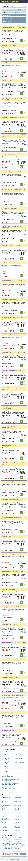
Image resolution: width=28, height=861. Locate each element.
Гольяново (4, 827)
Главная (2, 24)
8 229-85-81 (8, 222)
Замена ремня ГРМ (6, 780)
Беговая (4, 802)
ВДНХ (3, 804)
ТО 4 (3, 787)
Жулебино (16, 809)
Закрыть (23, 854)
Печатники (16, 806)
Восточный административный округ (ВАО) (12, 849)
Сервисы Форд (5, 758)
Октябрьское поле (6, 805)
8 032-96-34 (8, 204)
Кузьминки (16, 818)
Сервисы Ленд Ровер (6, 763)
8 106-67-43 (8, 331)
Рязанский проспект (18, 802)
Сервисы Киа (5, 762)
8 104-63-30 (8, 348)
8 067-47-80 (8, 94)
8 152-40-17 (8, 276)
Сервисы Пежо (17, 755)
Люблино (4, 823)
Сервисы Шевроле (6, 755)
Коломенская (5, 810)
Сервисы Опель (17, 754)
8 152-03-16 (8, 259)
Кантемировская (18, 808)
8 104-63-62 (8, 241)
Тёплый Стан (5, 818)
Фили (3, 806)
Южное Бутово (17, 823)
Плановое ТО (5, 773)
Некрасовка (17, 830)
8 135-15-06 (8, 167)
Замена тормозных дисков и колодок (10, 783)
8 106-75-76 (8, 459)
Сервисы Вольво (18, 763)
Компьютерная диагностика (8, 784)
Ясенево (4, 821)
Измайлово (17, 819)
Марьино (4, 801)
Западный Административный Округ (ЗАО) (12, 847)
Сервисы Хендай (6, 761)
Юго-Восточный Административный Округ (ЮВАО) (14, 844)
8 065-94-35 (8, 113)
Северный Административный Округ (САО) (11, 837)
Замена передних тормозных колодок (10, 779)
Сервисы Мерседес (6, 766)
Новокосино (17, 826)
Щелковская (17, 800)
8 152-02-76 (8, 478)
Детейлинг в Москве (6, 789)
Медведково (17, 798)
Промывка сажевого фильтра (8, 788)
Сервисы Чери (5, 754)
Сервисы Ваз (17, 765)
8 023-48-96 (8, 41)
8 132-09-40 (8, 131)
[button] (14, 859)
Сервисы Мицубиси (18, 751)
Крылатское (17, 829)
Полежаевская (5, 798)
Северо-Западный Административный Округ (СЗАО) (13, 840)
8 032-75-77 (8, 532)
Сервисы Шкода (18, 758)
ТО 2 (3, 785)
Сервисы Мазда (5, 765)
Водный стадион (6, 797)
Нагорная (4, 800)
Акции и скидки (7, 21)
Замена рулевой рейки (7, 781)
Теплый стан (5, 808)
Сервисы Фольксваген (19, 762)
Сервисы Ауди (5, 751)
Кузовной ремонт (7, 18)
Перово (4, 829)
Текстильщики (5, 819)
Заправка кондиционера (7, 776)
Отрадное (4, 825)
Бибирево (4, 826)
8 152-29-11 (8, 726)
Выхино (16, 804)
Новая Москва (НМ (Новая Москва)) (11, 848)
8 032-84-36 (8, 422)
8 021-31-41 (8, 441)
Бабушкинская (17, 797)
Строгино (16, 822)
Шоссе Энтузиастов (18, 801)
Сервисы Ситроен (6, 757)
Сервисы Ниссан (18, 753)
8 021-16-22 (8, 185)
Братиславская (17, 805)
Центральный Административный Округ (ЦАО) (13, 841)
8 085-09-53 (8, 691)
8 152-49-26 (8, 313)
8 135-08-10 (8, 76)
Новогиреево (17, 827)
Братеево (16, 825)
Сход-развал (5, 775)
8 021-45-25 (8, 295)
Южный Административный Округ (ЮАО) (12, 843)
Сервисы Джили (5, 759)
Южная (3, 809)
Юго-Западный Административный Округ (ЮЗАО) (14, 845)
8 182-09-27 (8, 620)
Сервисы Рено (17, 757)
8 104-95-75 (8, 150)
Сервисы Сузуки (18, 759)
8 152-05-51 (8, 403)
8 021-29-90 (8, 366)
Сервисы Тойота (18, 761)
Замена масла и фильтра (7, 777)
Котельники (17, 810)
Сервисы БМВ (5, 753)
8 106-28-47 (8, 59)
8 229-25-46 (8, 708)
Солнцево (16, 821)
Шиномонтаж (6, 15)
